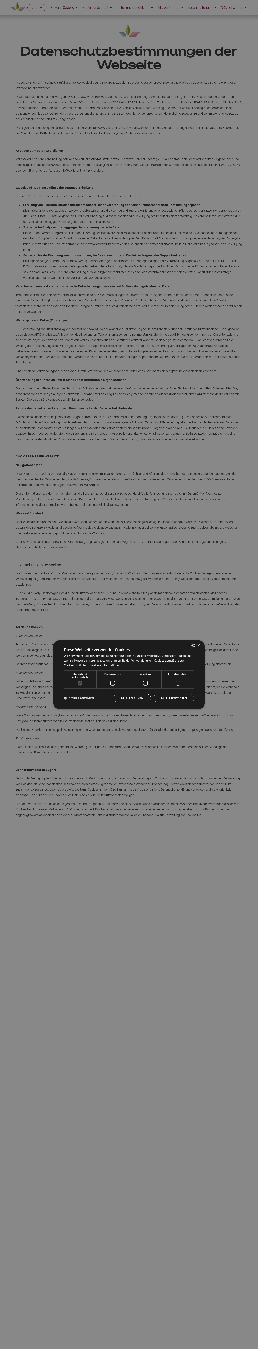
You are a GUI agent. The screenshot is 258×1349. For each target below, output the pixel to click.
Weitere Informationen (105, 665)
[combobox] (193, 645)
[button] (79, 698)
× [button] (198, 645)
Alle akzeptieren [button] (174, 698)
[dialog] (129, 674)
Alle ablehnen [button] (132, 698)
